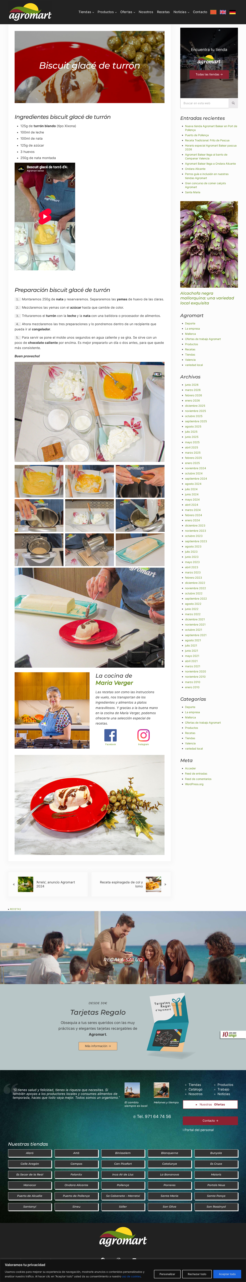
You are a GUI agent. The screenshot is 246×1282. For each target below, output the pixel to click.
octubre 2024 (194, 473)
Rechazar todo (197, 1274)
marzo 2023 (193, 572)
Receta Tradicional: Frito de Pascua (207, 140)
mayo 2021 (192, 655)
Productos (191, 344)
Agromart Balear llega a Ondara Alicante (210, 163)
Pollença (123, 1185)
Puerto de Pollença (197, 135)
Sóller (123, 1206)
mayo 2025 (192, 442)
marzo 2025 (193, 452)
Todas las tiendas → (209, 74)
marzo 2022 (193, 614)
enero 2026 (192, 400)
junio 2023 (192, 556)
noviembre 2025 (195, 410)
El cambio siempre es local (136, 1104)
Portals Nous (216, 1185)
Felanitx (76, 1174)
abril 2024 (191, 504)
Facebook (110, 744)
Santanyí (29, 1206)
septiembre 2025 (196, 421)
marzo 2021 (192, 666)
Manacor (29, 1185)
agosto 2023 (193, 546)
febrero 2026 (193, 395)
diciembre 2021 (195, 619)
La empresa (192, 328)
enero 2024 (192, 520)
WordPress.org (194, 784)
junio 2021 (191, 650)
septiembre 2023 (196, 541)
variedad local (194, 365)
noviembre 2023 (195, 530)
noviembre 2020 (195, 671)
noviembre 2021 (195, 624)
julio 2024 (191, 489)
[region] (123, 1270)
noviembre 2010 (195, 676)
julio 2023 (191, 551)
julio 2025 (191, 431)
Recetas (15, 909)
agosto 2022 (193, 603)
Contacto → (210, 1120)
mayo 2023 (192, 562)
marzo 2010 (192, 682)
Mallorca (190, 333)
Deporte (190, 323)
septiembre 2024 (196, 478)
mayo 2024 (192, 499)
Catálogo (195, 1089)
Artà (76, 1153)
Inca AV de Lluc (123, 1174)
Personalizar (167, 1274)
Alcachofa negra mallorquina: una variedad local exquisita (207, 298)
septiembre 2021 (196, 635)
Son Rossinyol (216, 1206)
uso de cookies (131, 1276)
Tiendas (190, 354)
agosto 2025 (193, 426)
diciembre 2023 (195, 525)
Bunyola (216, 1153)
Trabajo (223, 1089)
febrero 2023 (193, 577)
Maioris (216, 1174)
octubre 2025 (194, 416)
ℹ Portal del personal (198, 1130)
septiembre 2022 (196, 598)
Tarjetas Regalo (98, 1012)
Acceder (190, 768)
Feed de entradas (196, 773)
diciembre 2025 (195, 405)
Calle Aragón (30, 1163)
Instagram (143, 744)
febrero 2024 (193, 515)
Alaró (29, 1153)
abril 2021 (191, 661)
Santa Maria (192, 192)
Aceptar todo (227, 1274)
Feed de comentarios (198, 779)
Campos (76, 1163)
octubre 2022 (194, 593)
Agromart (97, 1034)
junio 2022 (192, 609)
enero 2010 (192, 687)
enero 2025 (192, 463)
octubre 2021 (193, 629)
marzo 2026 (193, 390)
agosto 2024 (193, 483)
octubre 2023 (194, 535)
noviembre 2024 (195, 468)
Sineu (76, 1206)
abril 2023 (191, 567)
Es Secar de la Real (29, 1174)
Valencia (190, 359)
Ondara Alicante (195, 168)
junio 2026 (192, 384)
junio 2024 (192, 494)
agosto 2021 (193, 640)
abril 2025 (191, 447)
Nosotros (196, 1094)
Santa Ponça (216, 1196)
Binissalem (123, 1153)
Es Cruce (216, 1163)
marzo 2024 (193, 509)
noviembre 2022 (195, 588)
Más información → (98, 1046)
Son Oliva (169, 1206)
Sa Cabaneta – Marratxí (123, 1196)
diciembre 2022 (195, 582)
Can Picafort (123, 1163)
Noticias (224, 1094)
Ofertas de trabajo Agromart (203, 339)
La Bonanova (169, 1174)
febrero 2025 (193, 457)
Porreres (169, 1185)
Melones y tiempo (166, 1102)
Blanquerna (169, 1153)
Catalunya (169, 1163)
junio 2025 (192, 436)
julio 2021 (191, 645)
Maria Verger (114, 682)
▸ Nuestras (210, 1104)
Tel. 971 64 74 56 (154, 1116)
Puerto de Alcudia (29, 1196)
